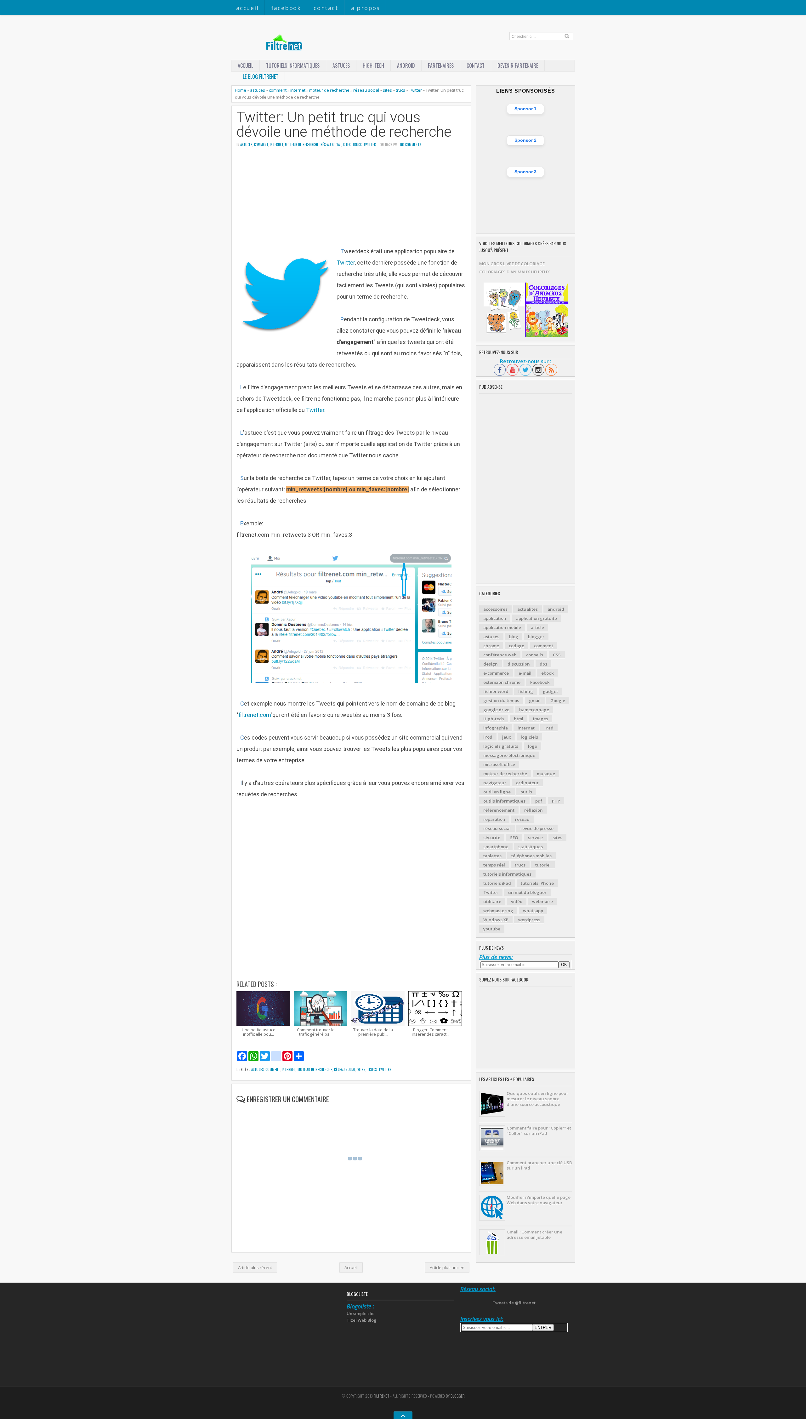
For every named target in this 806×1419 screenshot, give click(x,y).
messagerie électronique (509, 755)
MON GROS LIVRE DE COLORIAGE (512, 263)
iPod (487, 737)
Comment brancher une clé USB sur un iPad (539, 1165)
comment (278, 90)
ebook (547, 673)
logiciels (529, 737)
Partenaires (441, 65)
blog (513, 636)
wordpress (529, 920)
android (556, 609)
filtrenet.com (254, 715)
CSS (557, 655)
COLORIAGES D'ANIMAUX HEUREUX (514, 272)
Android (406, 65)
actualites (527, 609)
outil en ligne (497, 792)
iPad (548, 728)
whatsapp (533, 910)
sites (387, 90)
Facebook (286, 8)
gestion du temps (501, 700)
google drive (496, 709)
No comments (410, 144)
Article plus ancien (447, 1267)
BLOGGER (458, 1396)
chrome (491, 646)
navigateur (494, 783)
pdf (538, 801)
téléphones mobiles (531, 856)
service (535, 837)
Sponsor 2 (525, 140)
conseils (534, 655)
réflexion (533, 810)
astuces (341, 65)
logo (532, 746)
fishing (525, 691)
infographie (495, 728)
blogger (536, 636)
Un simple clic (360, 1313)
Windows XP (495, 920)
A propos (365, 8)
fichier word (495, 691)
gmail (535, 700)
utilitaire (492, 901)
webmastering (498, 910)
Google (557, 700)
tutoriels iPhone (537, 883)
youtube (491, 929)
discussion (519, 664)
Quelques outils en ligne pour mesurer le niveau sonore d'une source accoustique (537, 1098)
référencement (498, 810)
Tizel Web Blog (362, 1320)
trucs (400, 90)
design (490, 664)
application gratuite (536, 618)
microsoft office (499, 764)
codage (516, 646)
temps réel (494, 865)
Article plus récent (255, 1267)
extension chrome (501, 682)
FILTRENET (381, 1396)
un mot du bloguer (527, 892)
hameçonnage (534, 709)
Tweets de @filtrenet (514, 1303)
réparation (494, 819)
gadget (550, 691)
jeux (506, 737)
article (537, 627)
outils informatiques (504, 801)
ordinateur (527, 783)
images (540, 719)
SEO (514, 837)
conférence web (499, 655)
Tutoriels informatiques (293, 65)
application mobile (502, 627)
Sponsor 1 (525, 108)
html (518, 719)
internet (297, 90)
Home (240, 90)
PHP (556, 801)
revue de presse (536, 828)
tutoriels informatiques (507, 874)
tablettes (492, 856)
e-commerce (496, 673)
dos (543, 664)
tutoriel (543, 865)
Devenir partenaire (517, 65)
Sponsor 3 (525, 171)
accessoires (495, 609)
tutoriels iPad (497, 883)
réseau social (366, 90)
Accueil (247, 8)
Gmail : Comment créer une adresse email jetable (534, 1234)
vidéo (516, 901)
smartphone (495, 847)
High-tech (373, 65)
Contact (326, 8)
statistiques (530, 847)
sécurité (491, 837)
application (494, 618)
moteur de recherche (329, 90)
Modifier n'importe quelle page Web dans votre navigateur (538, 1199)
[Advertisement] (351, 201)
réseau (522, 819)
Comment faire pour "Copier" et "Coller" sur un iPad (539, 1130)
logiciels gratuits (500, 746)
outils (526, 792)
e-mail (525, 673)
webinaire (542, 901)
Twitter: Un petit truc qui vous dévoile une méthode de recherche (343, 124)
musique (546, 773)
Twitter (415, 90)
